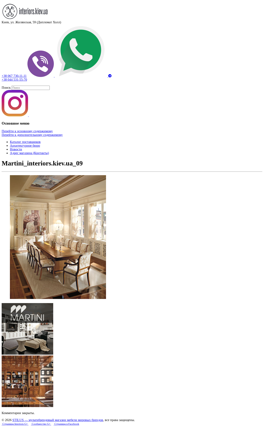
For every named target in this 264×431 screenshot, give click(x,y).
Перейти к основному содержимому (27, 131)
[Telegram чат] (110, 76)
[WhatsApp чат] (81, 76)
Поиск (6, 87)
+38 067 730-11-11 (14, 76)
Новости (16, 149)
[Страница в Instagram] (15, 115)
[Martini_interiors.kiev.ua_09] (58, 298)
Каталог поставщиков (25, 142)
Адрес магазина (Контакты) (29, 153)
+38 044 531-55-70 (14, 79)
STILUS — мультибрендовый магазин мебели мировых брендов (57, 420)
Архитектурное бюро (25, 145)
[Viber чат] (41, 76)
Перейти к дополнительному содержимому (32, 135)
